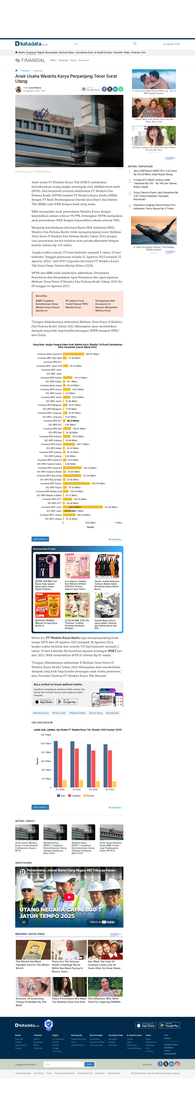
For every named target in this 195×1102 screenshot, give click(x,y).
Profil (73, 1042)
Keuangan (64, 60)
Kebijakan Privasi (85, 1073)
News (148, 1039)
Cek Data (112, 1045)
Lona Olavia (34, 87)
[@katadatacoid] (177, 1063)
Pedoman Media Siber (65, 1073)
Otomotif (118, 52)
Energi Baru (95, 1039)
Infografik (112, 1039)
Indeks (167, 1038)
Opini (129, 1042)
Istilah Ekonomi (78, 1045)
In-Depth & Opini (103, 52)
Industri (18, 1042)
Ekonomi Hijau (66, 52)
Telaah (130, 1039)
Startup (55, 1045)
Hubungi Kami (114, 1073)
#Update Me (112, 713)
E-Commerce (58, 1039)
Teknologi (57, 1051)
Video (127, 52)
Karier (49, 1073)
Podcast (135, 52)
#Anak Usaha (59, 713)
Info (143, 52)
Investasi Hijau (96, 1045)
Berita (22, 52)
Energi (18, 1048)
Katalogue (150, 1045)
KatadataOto (170, 1054)
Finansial (31, 52)
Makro (53, 60)
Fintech (55, 1042)
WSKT (112, 651)
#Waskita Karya (41, 713)
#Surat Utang (95, 713)
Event (167, 1051)
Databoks (168, 1047)
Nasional (19, 1039)
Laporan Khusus (134, 1048)
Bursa (73, 60)
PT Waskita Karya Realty (63, 638)
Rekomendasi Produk (44, 549)
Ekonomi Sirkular (97, 1042)
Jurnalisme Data (84, 52)
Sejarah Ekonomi (78, 1039)
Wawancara (132, 1045)
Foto (148, 1048)
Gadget (55, 1048)
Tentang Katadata (23, 1073)
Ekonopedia (51, 52)
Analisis (111, 1042)
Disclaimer (100, 1073)
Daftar (89, 1064)
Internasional (21, 1045)
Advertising (39, 1073)
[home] (16, 53)
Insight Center (171, 1044)
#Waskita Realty (77, 713)
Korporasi (84, 60)
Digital (40, 52)
